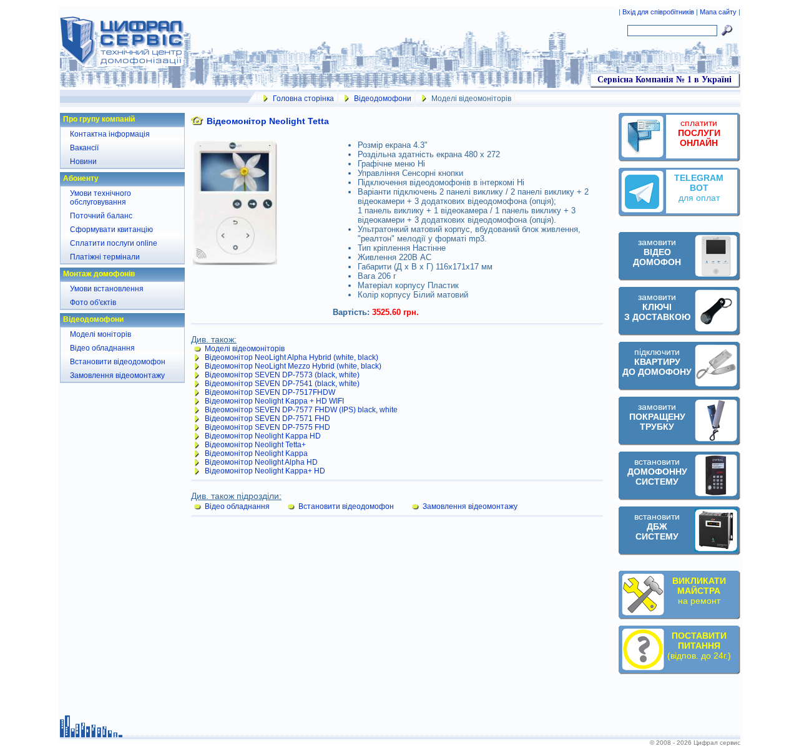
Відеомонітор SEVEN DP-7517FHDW (270, 392)
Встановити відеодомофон (117, 361)
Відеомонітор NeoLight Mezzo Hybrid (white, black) (293, 366)
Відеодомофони (382, 98)
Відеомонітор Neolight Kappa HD (263, 436)
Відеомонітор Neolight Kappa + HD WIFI (274, 401)
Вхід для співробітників (659, 12)
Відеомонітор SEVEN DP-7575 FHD (267, 427)
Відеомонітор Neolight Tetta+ (255, 444)
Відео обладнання (102, 348)
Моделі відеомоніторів (245, 348)
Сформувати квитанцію (111, 229)
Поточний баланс (101, 215)
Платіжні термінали (105, 257)
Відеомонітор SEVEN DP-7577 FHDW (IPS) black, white (301, 409)
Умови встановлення (107, 288)
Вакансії (84, 147)
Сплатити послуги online (113, 243)
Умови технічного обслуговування (100, 197)
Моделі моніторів (100, 334)
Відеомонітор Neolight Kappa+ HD (265, 471)
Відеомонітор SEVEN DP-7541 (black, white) (282, 383)
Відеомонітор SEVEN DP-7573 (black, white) (282, 375)
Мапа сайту (718, 12)
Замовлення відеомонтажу (117, 375)
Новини (83, 161)
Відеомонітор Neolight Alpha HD (261, 462)
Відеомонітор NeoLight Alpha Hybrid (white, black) (291, 357)
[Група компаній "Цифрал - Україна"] (122, 63)
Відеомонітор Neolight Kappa (256, 453)
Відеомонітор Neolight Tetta (268, 121)
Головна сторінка (303, 98)
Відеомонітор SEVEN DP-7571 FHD (267, 418)
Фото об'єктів (93, 302)
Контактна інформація (110, 134)
